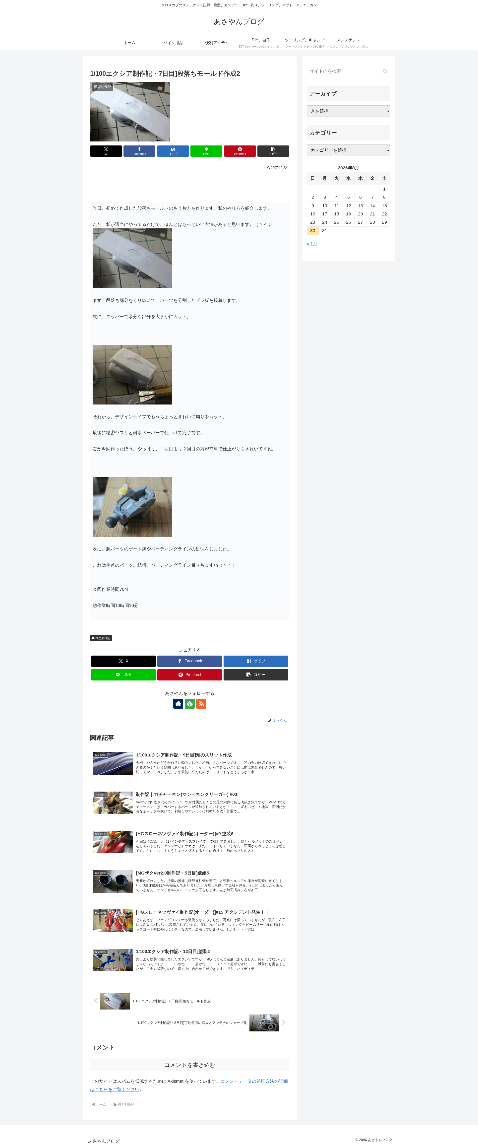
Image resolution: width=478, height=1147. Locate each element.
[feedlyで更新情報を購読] (190, 704)
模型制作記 (103, 638)
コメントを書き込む (189, 1065)
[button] (273, 151)
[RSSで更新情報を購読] (201, 704)
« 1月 (312, 243)
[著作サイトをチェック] (178, 704)
